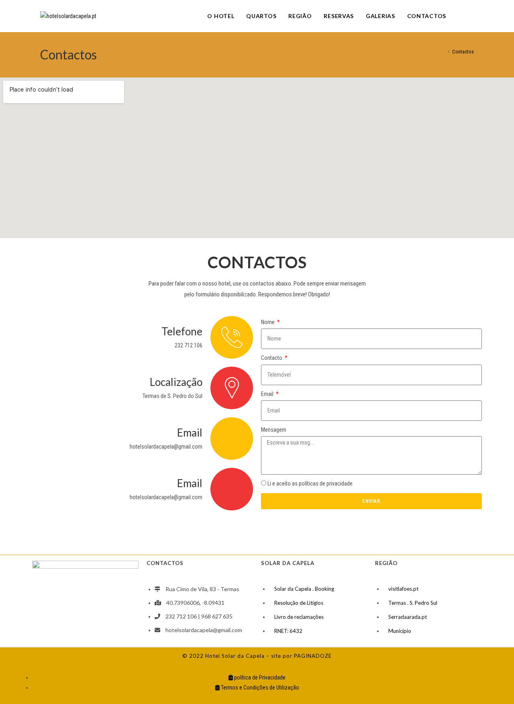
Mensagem (273, 429)
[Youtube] (471, 16)
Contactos (463, 52)
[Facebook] (460, 16)
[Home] (443, 52)
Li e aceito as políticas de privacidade (310, 483)
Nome (268, 322)
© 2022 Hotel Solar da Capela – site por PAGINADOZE (257, 656)
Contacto (272, 358)
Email (268, 394)
